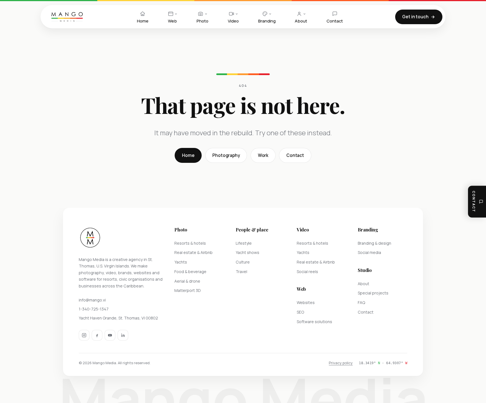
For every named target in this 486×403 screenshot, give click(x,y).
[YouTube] (110, 335)
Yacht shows (247, 252)
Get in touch (415, 17)
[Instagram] (84, 335)
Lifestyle (244, 243)
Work (263, 155)
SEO (300, 312)
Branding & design (374, 243)
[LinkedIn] (123, 335)
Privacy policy (341, 362)
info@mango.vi (92, 300)
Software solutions (314, 321)
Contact (295, 155)
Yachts (180, 262)
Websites (306, 302)
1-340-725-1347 (94, 309)
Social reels (307, 271)
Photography (226, 155)
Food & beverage (190, 271)
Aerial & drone (187, 281)
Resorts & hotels (190, 243)
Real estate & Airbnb (193, 252)
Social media (369, 252)
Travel (241, 271)
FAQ (361, 302)
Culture (243, 262)
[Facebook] (97, 335)
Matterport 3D (187, 290)
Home (188, 155)
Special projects (373, 293)
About (363, 283)
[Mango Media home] (67, 16)
